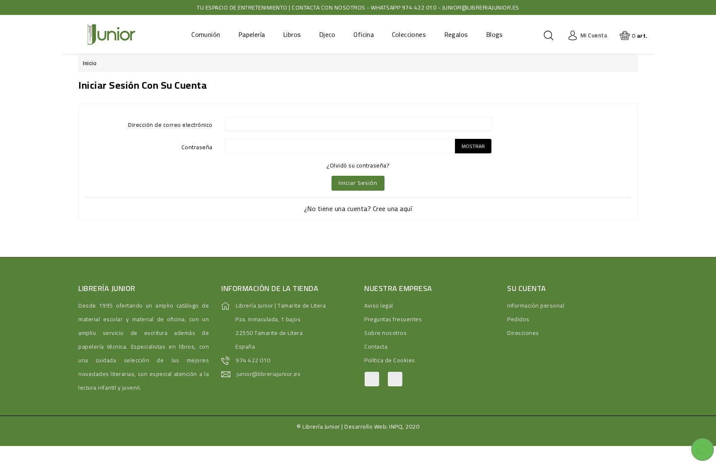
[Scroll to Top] (699, 430)
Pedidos (518, 319)
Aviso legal (378, 305)
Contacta (375, 346)
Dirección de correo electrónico (170, 124)
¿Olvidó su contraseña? (358, 165)
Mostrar (473, 146)
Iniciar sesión (358, 182)
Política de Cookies (389, 360)
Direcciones (523, 332)
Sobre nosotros (385, 332)
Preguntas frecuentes (393, 319)
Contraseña (197, 146)
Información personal (535, 305)
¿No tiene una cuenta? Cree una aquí (358, 208)
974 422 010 (253, 360)
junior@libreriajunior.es (268, 373)
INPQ (395, 426)
